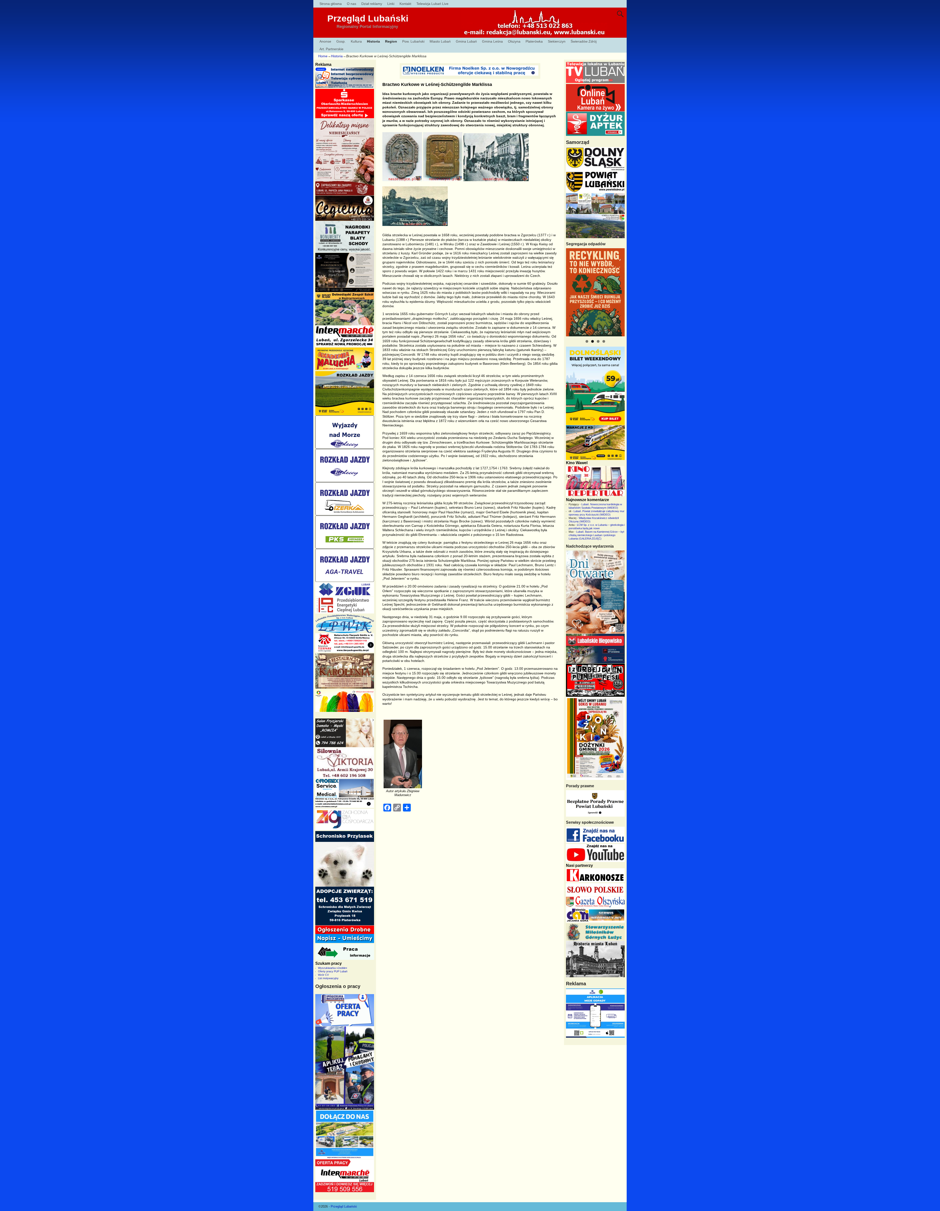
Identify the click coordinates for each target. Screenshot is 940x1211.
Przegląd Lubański (367, 18)
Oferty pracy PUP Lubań (332, 971)
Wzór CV (323, 974)
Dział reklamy (371, 4)
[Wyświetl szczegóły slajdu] (595, 292)
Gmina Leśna (492, 41)
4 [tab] (603, 341)
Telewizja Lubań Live (432, 4)
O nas (351, 4)
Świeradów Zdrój (584, 41)
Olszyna (514, 41)
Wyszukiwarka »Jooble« (332, 967)
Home (323, 56)
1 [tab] (587, 341)
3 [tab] (598, 341)
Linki (390, 4)
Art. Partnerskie (331, 49)
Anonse (325, 41)
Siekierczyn (556, 41)
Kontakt (405, 4)
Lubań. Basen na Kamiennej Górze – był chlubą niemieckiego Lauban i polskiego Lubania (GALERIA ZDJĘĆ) (596, 535)
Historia (373, 41)
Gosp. (341, 41)
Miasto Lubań (440, 41)
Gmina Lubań (466, 41)
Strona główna (330, 4)
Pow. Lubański (413, 41)
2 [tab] (592, 341)
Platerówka (534, 41)
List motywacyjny (328, 978)
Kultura (356, 41)
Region (391, 41)
